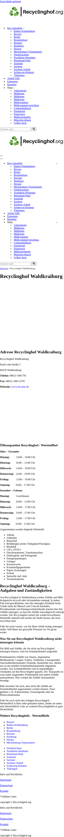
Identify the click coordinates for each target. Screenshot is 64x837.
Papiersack (19, 114)
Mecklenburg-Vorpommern (28, 51)
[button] (23, 28)
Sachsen (18, 66)
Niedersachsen (21, 54)
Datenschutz (6, 785)
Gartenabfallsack (22, 108)
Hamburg (19, 45)
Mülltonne (19, 93)
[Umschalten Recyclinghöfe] (56, 163)
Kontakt (4, 791)
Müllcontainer (21, 102)
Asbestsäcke (20, 90)
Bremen (18, 43)
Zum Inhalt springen (10, 1)
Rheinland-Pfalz (22, 60)
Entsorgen (12, 81)
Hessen (17, 48)
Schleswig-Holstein (24, 72)
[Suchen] (33, 129)
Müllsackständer (22, 117)
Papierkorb (19, 111)
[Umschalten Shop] (56, 222)
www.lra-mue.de (20, 386)
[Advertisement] (32, 315)
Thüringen (19, 75)
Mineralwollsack (22, 120)
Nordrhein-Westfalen (24, 57)
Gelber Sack (20, 123)
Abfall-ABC (13, 78)
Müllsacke (19, 99)
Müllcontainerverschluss (26, 105)
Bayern (17, 34)
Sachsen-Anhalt (22, 69)
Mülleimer (19, 96)
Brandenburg (20, 40)
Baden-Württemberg (24, 31)
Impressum (5, 779)
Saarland (18, 63)
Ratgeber (12, 84)
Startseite (4, 268)
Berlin (17, 37)
